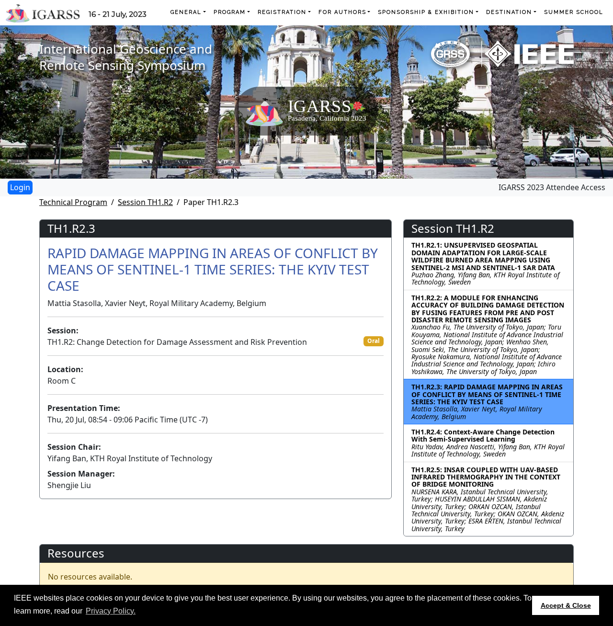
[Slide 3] (315, 165)
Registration (282, 12)
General (186, 12)
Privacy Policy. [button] (111, 611)
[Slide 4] (332, 165)
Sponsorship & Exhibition (426, 12)
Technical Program (73, 202)
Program (230, 12)
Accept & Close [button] (566, 605)
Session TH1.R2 (145, 202)
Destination (509, 12)
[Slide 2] (298, 165)
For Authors (342, 12)
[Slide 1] (280, 165)
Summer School (573, 12)
